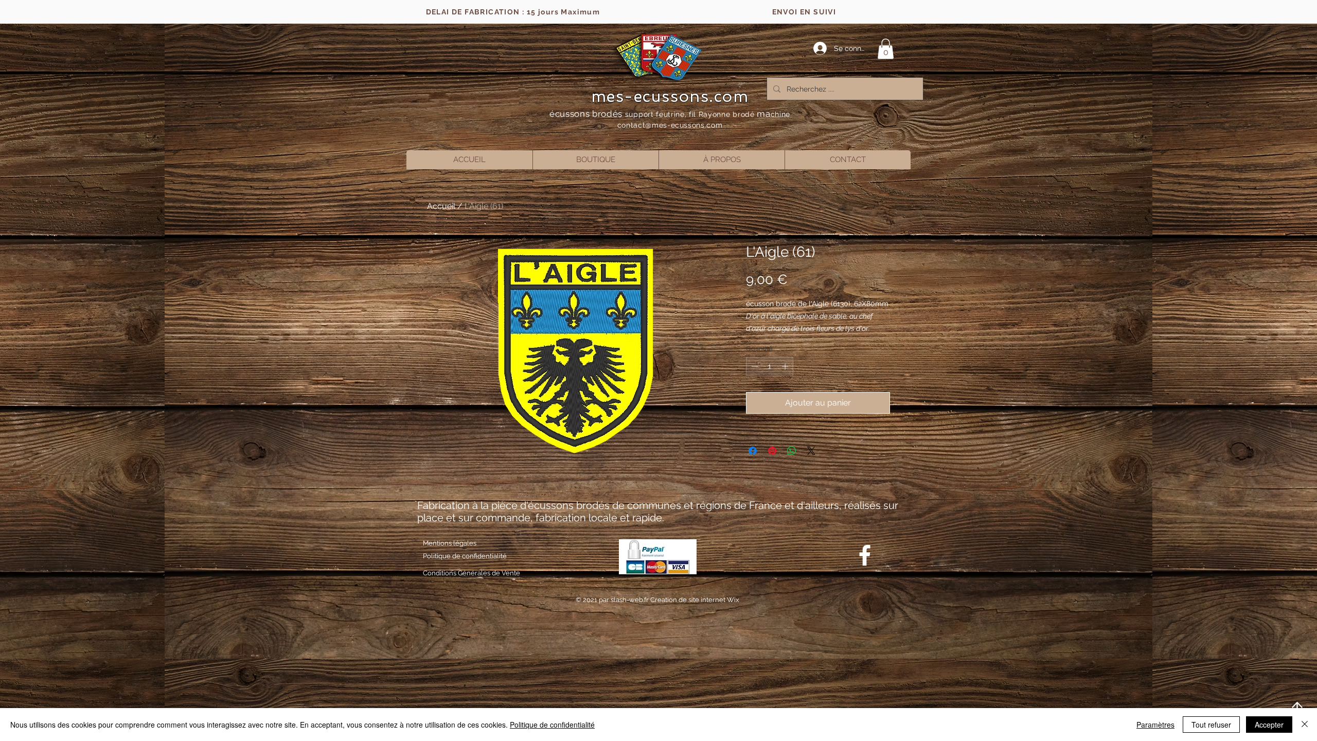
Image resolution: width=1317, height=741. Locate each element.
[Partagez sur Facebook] (752, 451)
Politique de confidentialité (552, 724)
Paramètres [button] (1155, 724)
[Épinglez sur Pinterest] (772, 451)
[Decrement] (754, 366)
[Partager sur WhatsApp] (792, 451)
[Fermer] (1304, 724)
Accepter (1269, 724)
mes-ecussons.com (670, 96)
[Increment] (786, 366)
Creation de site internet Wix (694, 600)
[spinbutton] (770, 366)
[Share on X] (811, 451)
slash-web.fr (630, 600)
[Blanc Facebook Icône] (865, 555)
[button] (885, 49)
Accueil (441, 206)
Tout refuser (1211, 724)
